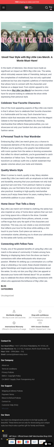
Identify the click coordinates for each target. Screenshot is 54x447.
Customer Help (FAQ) (10, 405)
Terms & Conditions (9, 369)
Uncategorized (7, 295)
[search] (46, 7)
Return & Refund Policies (11, 398)
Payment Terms (8, 394)
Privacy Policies (8, 372)
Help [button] (49, 444)
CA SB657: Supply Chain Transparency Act (18, 379)
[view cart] (50, 7)
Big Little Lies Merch (21, 90)
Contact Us (6, 401)
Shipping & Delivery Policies (12, 391)
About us (5, 365)
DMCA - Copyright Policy (11, 376)
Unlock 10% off (5, 436)
